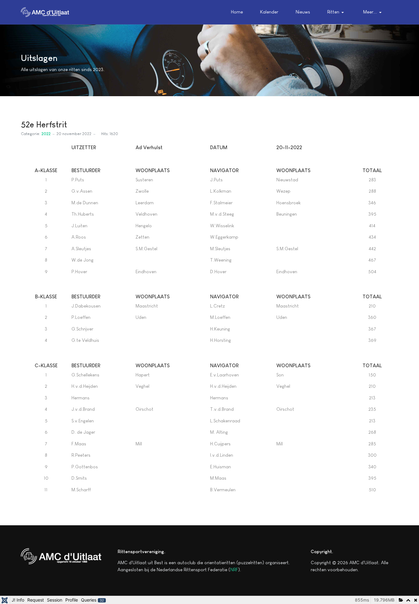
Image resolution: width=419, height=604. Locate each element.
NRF (234, 569)
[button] (336, 12)
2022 (46, 133)
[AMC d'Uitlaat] (45, 11)
